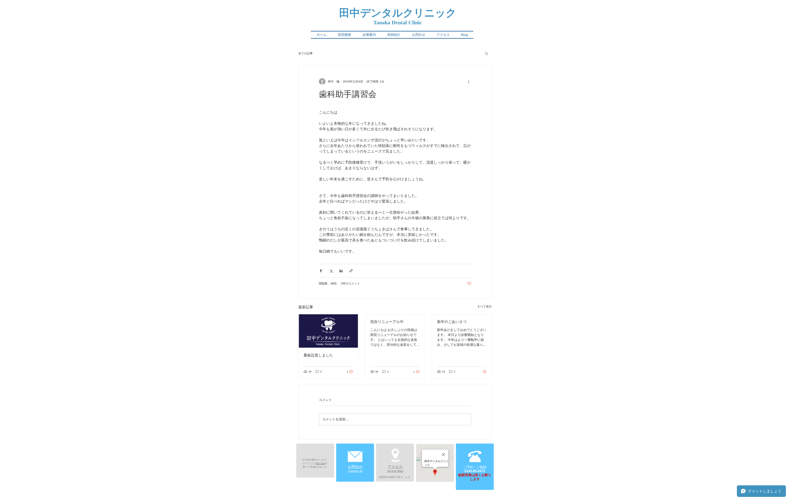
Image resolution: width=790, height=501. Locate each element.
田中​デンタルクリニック (397, 13)
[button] (486, 53)
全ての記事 (305, 53)
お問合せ (355, 467)
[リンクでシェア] (351, 271)
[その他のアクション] (468, 81)
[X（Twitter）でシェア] (331, 271)
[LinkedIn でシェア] (341, 271)
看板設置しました (318, 355)
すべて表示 (484, 306)
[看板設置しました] (328, 331)
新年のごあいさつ (452, 322)
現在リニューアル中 (387, 322)
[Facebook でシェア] (321, 271)
